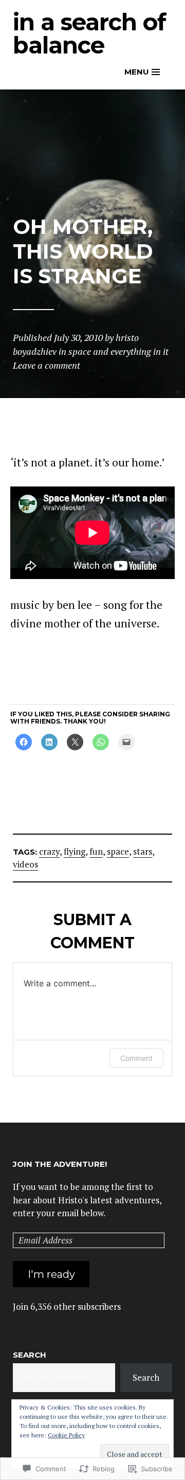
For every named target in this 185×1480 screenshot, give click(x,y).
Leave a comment (46, 365)
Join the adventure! (60, 1164)
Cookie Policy (66, 1435)
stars (142, 851)
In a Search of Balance (89, 33)
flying (74, 851)
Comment (136, 1058)
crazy (49, 851)
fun (96, 851)
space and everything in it (118, 351)
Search (29, 1355)
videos (25, 864)
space (118, 851)
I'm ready (51, 1274)
